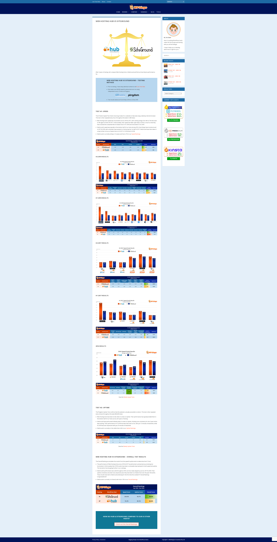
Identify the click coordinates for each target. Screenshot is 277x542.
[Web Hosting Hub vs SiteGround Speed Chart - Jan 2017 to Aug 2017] (126, 312)
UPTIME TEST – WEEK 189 (174, 82)
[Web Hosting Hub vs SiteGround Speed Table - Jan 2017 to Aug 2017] (126, 333)
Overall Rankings (132, 479)
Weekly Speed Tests (129, 397)
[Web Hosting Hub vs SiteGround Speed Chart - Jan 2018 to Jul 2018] (126, 213)
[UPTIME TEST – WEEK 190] (165, 71)
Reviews (124, 12)
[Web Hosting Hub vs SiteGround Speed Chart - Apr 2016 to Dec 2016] (126, 365)
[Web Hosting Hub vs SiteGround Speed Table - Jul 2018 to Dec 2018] (126, 189)
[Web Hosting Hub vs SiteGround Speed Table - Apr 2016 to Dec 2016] (126, 388)
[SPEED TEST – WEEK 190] (165, 65)
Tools (158, 12)
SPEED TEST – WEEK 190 (174, 64)
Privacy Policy (95, 539)
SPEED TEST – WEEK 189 (174, 76)
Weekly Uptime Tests (129, 446)
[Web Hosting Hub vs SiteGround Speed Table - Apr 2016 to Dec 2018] (126, 145)
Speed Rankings (136, 134)
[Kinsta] (173, 156)
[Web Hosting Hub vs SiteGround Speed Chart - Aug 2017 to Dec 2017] (126, 260)
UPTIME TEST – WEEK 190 (174, 70)
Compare (134, 12)
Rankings (144, 12)
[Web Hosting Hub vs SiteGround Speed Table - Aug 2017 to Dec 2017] (126, 282)
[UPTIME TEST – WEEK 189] (165, 83)
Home (118, 12)
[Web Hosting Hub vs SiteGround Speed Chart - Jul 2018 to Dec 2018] (126, 171)
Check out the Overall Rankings (126, 524)
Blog (152, 12)
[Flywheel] (173, 113)
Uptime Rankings (131, 428)
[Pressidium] (173, 136)
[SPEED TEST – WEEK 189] (165, 77)
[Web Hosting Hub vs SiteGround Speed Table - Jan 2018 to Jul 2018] (126, 231)
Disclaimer (102, 539)
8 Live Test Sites (140, 86)
